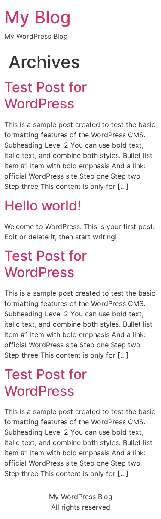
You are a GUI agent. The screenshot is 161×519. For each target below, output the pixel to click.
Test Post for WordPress (45, 95)
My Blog (37, 17)
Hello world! (42, 205)
